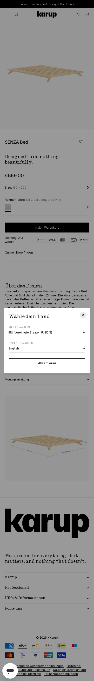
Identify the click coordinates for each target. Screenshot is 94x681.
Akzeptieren (47, 363)
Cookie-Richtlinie (28, 674)
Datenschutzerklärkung (69, 670)
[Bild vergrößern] (82, 122)
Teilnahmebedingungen (61, 674)
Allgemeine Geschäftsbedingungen (38, 666)
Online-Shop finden (19, 252)
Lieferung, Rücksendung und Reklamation (43, 668)
